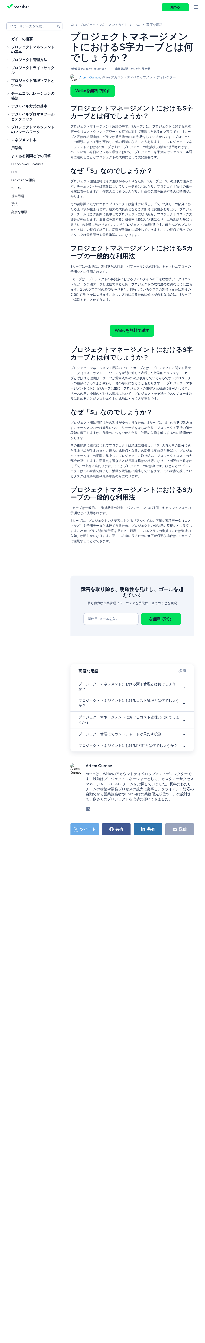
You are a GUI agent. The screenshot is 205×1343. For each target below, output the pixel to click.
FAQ (137, 25)
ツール (16, 188)
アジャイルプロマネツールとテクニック (32, 116)
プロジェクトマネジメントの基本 (32, 49)
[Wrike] (18, 7)
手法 (14, 204)
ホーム (72, 24)
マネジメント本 (23, 140)
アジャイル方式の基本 (29, 106)
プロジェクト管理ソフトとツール (32, 83)
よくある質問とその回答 (31, 156)
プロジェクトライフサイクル (32, 70)
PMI (14, 172)
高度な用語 (19, 212)
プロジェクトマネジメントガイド (104, 25)
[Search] (58, 26)
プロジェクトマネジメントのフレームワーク (32, 129)
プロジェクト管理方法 (29, 60)
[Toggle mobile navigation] (196, 7)
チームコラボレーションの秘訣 (32, 96)
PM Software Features (27, 164)
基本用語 (17, 196)
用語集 (16, 148)
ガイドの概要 (22, 39)
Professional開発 (23, 180)
